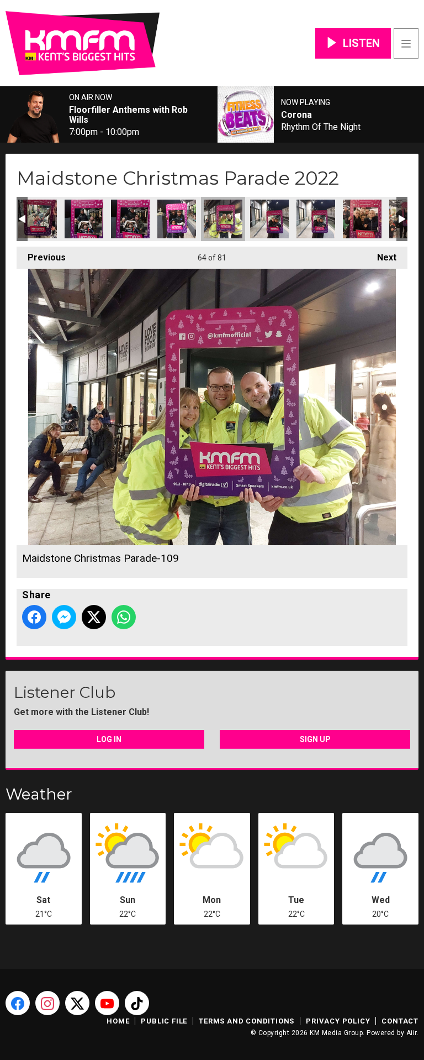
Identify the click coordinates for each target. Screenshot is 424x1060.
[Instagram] (47, 1003)
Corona (296, 115)
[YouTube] (107, 1003)
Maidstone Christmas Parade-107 (176, 219)
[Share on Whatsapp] (124, 617)
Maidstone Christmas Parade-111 (269, 219)
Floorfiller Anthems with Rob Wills (128, 115)
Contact (399, 1021)
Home (118, 1021)
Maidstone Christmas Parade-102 (37, 219)
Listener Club (64, 692)
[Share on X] (94, 617)
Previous (41, 257)
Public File (164, 1021)
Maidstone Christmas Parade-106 (130, 219)
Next (381, 257)
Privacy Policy (338, 1021)
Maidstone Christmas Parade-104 (84, 219)
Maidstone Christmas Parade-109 (223, 219)
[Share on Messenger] (64, 617)
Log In (109, 739)
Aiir (411, 1033)
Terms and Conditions (246, 1021)
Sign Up (315, 739)
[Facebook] (18, 1003)
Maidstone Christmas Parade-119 (362, 219)
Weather (39, 794)
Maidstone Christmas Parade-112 (315, 219)
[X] (77, 1003)
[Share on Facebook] (34, 617)
